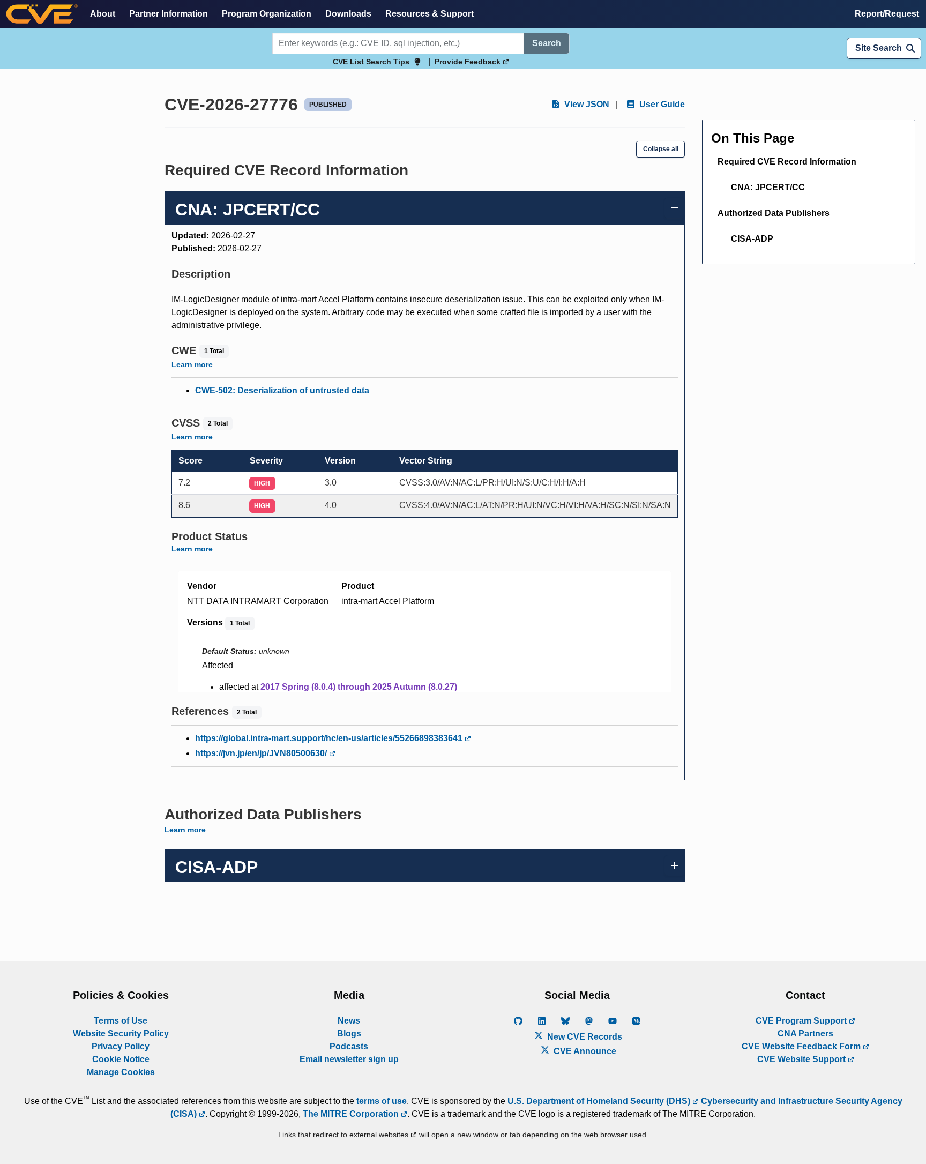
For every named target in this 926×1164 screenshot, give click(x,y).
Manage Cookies (121, 1072)
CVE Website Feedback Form (802, 1046)
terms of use (381, 1101)
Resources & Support (429, 13)
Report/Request (887, 13)
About (102, 13)
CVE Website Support (802, 1059)
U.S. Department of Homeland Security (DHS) (599, 1101)
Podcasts (349, 1046)
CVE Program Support (802, 1020)
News (349, 1020)
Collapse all (660, 149)
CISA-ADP (752, 238)
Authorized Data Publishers (774, 213)
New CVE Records (583, 1036)
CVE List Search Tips (371, 61)
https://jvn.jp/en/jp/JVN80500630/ (262, 753)
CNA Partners (805, 1033)
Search (546, 43)
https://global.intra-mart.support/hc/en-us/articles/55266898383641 (330, 738)
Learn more (192, 364)
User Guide (661, 104)
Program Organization (266, 13)
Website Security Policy (121, 1033)
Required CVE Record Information (787, 161)
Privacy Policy (121, 1046)
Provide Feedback (469, 61)
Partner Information (168, 13)
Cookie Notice (121, 1059)
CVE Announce (583, 1051)
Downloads (348, 13)
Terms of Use (120, 1020)
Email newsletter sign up (349, 1059)
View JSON (585, 104)
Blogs (349, 1033)
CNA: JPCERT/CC (768, 187)
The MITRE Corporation (352, 1113)
